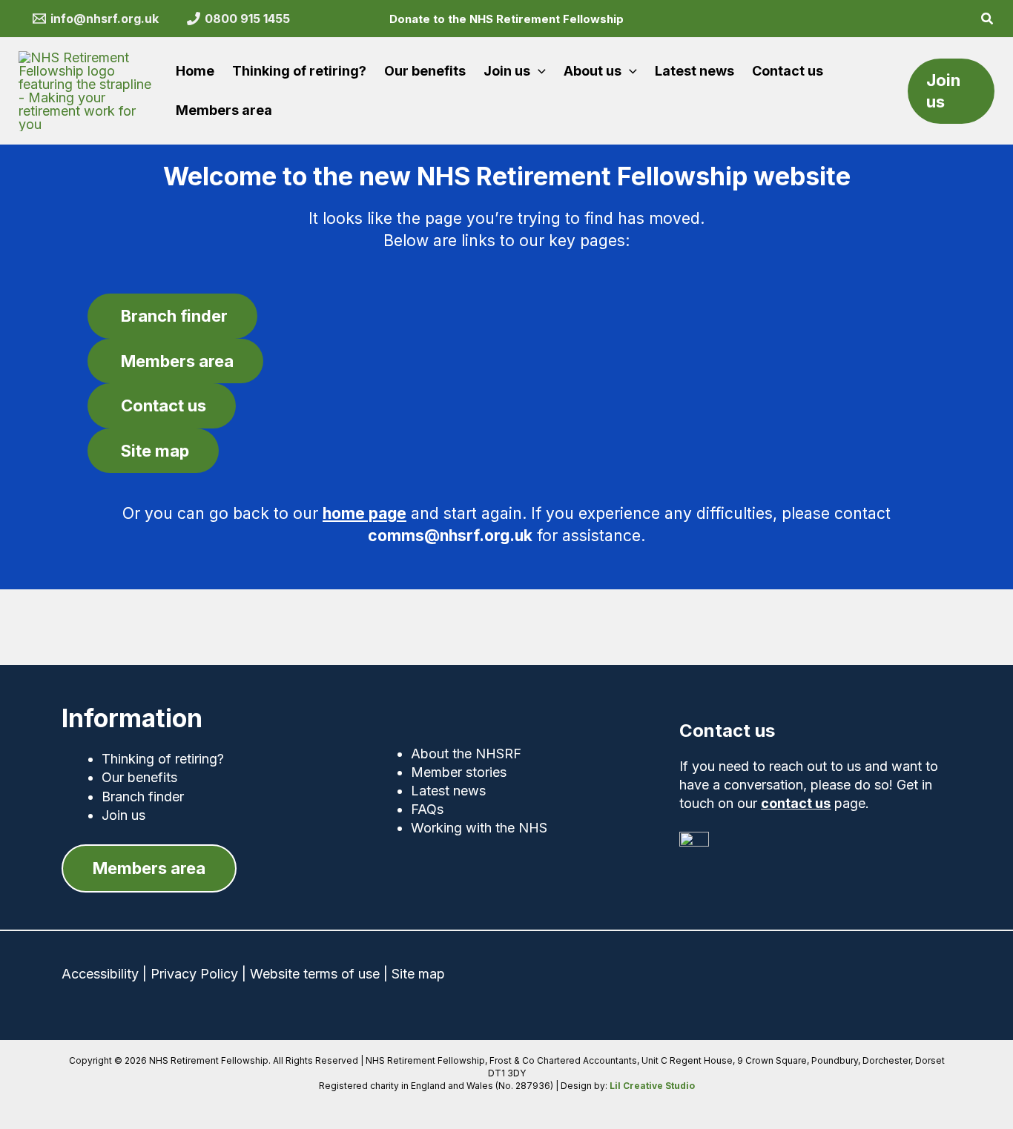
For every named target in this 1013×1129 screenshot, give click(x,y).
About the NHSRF (466, 753)
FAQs (427, 809)
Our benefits (139, 777)
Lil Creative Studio (652, 1085)
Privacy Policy (194, 973)
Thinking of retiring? (163, 759)
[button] (987, 20)
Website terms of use (315, 973)
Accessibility (100, 973)
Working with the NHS (479, 827)
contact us (796, 803)
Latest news (448, 790)
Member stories (458, 772)
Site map (418, 973)
